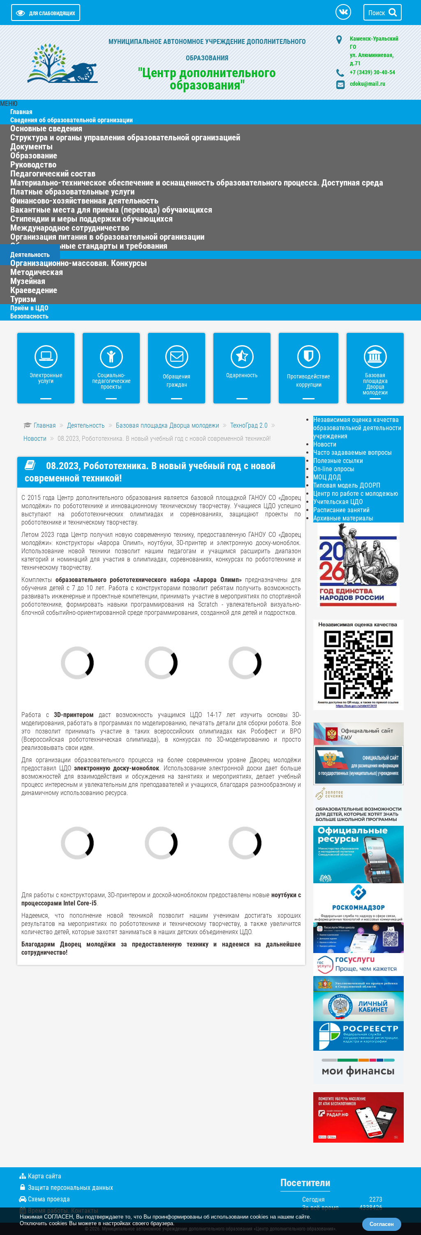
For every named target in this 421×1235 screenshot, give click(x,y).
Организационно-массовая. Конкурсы (78, 263)
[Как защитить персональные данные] (358, 902)
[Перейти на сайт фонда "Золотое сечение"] (358, 805)
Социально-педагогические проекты (111, 381)
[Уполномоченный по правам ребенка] (358, 983)
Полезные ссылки (338, 461)
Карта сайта (44, 1176)
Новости (324, 444)
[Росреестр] (358, 1035)
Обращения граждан (176, 380)
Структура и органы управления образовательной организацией (125, 137)
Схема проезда (49, 1199)
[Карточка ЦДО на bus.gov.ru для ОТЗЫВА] (358, 765)
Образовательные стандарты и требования (88, 246)
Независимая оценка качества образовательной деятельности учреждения (357, 428)
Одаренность (242, 375)
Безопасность (29, 316)
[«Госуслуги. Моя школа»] (358, 937)
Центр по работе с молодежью (355, 493)
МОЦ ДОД (327, 477)
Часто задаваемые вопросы (352, 452)
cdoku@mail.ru (367, 83)
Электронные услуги (46, 378)
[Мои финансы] (358, 1067)
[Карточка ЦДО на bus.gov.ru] (358, 733)
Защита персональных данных (70, 1187)
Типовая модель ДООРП (346, 485)
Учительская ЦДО (338, 502)
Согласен (382, 1224)
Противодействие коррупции (308, 380)
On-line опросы (333, 469)
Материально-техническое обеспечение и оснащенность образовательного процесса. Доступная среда (196, 183)
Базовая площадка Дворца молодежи (375, 384)
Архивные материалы (343, 518)
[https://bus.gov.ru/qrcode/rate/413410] (358, 664)
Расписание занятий (341, 510)
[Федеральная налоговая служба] (358, 1006)
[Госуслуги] (358, 964)
